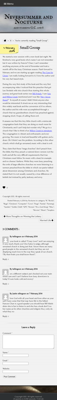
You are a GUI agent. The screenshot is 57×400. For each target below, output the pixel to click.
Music (43, 210)
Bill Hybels (37, 93)
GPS (25, 207)
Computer (22, 204)
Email (5, 360)
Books (51, 201)
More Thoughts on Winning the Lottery (23, 216)
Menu (10, 3)
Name (6, 352)
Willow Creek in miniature (41, 130)
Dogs (36, 204)
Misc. (52, 207)
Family (42, 204)
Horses (31, 207)
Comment (7, 333)
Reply (5, 259)
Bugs (6, 204)
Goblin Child (17, 207)
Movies (36, 210)
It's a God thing (42, 207)
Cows (30, 204)
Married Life (45, 220)
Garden (7, 207)
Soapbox (51, 210)
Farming (50, 204)
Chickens (13, 204)
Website (6, 368)
